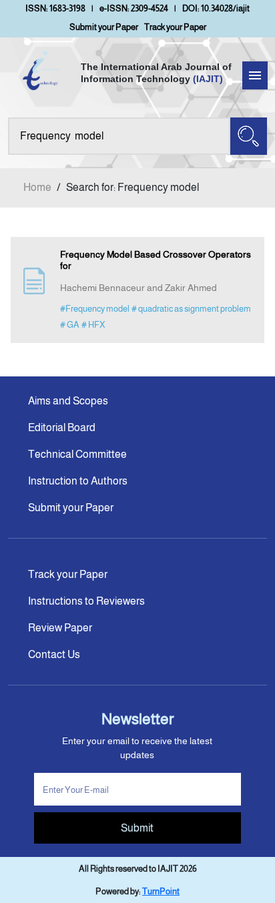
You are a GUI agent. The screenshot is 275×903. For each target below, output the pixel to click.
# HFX (93, 325)
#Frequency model (94, 309)
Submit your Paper (103, 27)
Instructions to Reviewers (86, 601)
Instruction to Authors (77, 481)
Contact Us (54, 654)
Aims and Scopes (68, 400)
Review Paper (60, 627)
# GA (69, 325)
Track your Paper (175, 27)
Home (37, 187)
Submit (137, 828)
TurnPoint (161, 891)
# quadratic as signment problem (191, 309)
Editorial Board (61, 427)
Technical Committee (77, 454)
